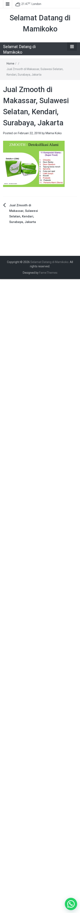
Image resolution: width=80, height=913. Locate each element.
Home (10, 63)
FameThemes (48, 272)
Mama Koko (54, 133)
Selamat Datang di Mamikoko (49, 262)
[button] (71, 904)
